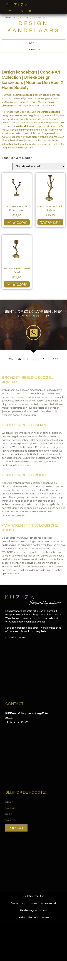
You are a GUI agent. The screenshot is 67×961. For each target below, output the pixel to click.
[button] (10, 11)
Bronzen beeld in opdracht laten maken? (33, 903)
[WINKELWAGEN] (27, 11)
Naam (8, 802)
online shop (54, 628)
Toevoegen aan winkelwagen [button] (16, 222)
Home (8, 17)
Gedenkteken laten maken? (33, 917)
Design (28, 17)
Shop (17, 17)
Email (8, 814)
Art (31, 43)
